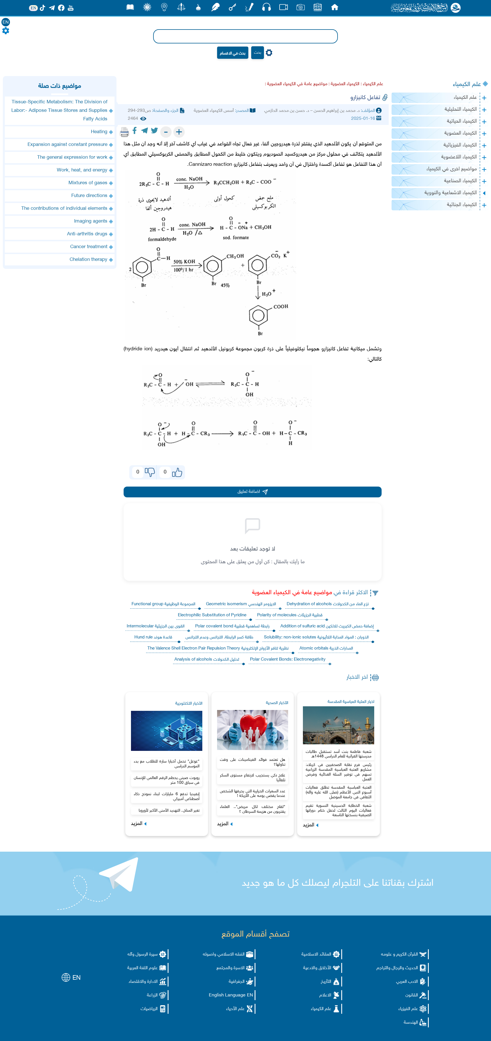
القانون (411, 995)
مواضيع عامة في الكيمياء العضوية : (296, 84)
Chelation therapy (88, 260)
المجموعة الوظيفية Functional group (163, 604)
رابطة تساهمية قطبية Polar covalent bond (232, 626)
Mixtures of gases (87, 183)
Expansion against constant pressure (67, 145)
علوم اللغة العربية (142, 968)
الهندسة (411, 1022)
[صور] (300, 8)
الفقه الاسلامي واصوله (224, 954)
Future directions (89, 196)
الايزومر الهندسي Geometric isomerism (241, 604)
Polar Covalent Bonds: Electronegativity (288, 659)
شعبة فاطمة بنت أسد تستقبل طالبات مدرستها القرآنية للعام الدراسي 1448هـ (338, 754)
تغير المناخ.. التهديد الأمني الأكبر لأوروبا (169, 810)
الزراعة (152, 995)
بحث (257, 52)
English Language (227, 995)
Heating (99, 132)
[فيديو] (283, 8)
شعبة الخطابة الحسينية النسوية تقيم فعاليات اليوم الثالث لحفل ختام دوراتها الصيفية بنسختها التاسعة (338, 810)
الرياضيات (149, 1009)
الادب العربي (407, 982)
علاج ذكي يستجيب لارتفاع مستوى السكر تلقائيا (253, 778)
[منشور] (181, 8)
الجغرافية (237, 982)
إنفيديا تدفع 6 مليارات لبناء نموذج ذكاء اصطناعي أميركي (166, 796)
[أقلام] (249, 8)
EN (6, 22)
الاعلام (325, 995)
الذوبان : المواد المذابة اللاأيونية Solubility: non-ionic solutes (316, 637)
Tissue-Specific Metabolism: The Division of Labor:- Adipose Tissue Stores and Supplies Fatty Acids (59, 110)
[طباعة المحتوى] (124, 132)
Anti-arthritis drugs (87, 234)
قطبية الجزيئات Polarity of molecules (290, 615)
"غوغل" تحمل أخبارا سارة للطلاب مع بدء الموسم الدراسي (166, 764)
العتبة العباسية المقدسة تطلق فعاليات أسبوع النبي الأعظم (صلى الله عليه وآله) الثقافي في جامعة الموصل (338, 792)
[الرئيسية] (334, 8)
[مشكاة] (198, 8)
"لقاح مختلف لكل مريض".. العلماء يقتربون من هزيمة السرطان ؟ (253, 809)
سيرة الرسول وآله (143, 954)
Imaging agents (90, 221)
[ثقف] (147, 8)
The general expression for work (72, 157)
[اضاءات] (164, 8)
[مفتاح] (232, 8)
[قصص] (130, 8)
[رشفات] (215, 8)
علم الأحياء (235, 1009)
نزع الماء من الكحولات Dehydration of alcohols (328, 604)
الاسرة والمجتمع (231, 968)
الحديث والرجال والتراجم (397, 968)
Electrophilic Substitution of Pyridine (212, 615)
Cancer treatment (88, 247)
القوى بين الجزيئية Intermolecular (155, 626)
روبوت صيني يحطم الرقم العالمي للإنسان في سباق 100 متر (166, 780)
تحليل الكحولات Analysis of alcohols (206, 659)
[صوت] (266, 8)
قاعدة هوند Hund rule (153, 637)
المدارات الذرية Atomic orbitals (326, 648)
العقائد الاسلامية (316, 954)
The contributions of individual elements (64, 208)
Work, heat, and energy (82, 170)
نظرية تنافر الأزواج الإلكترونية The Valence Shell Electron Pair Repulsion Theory (218, 648)
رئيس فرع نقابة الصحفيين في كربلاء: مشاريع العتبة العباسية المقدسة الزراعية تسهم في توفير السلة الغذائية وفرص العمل (338, 772)
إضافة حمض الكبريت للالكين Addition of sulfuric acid (327, 626)
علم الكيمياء (467, 84)
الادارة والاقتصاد (143, 982)
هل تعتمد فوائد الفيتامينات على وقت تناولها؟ (253, 762)
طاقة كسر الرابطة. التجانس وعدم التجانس (219, 637)
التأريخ (326, 982)
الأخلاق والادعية (317, 968)
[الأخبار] (317, 8)
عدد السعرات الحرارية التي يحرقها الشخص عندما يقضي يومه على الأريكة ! (253, 794)
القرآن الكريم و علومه (399, 954)
